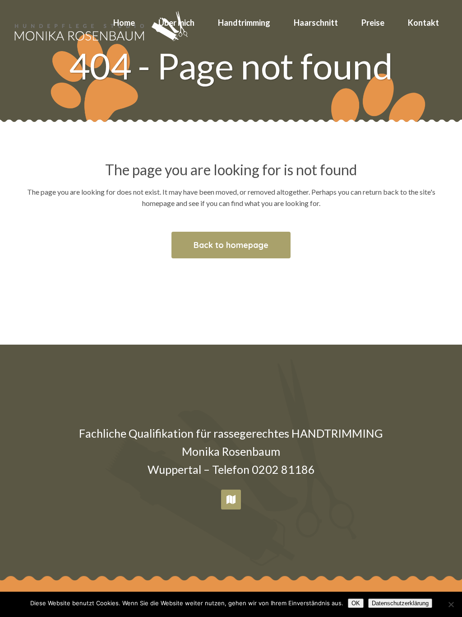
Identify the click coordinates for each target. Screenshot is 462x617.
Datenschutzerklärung (400, 603)
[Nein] (450, 604)
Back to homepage (231, 245)
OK (355, 603)
